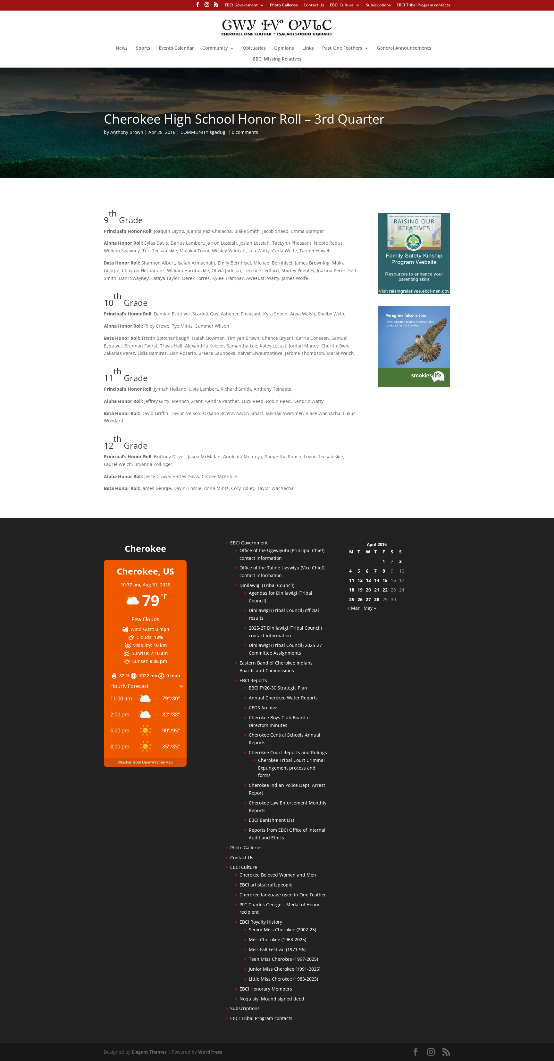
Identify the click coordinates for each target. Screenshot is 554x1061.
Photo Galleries (284, 5)
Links (308, 48)
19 (360, 590)
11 (351, 580)
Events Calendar (176, 48)
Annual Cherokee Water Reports (283, 698)
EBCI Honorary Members (265, 989)
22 (385, 590)
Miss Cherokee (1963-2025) (277, 939)
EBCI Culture (342, 5)
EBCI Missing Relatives (277, 59)
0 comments (245, 132)
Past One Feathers (342, 48)
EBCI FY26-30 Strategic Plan (278, 688)
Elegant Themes (149, 1052)
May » (370, 608)
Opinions (284, 48)
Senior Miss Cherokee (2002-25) (282, 929)
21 (376, 590)
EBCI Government (241, 5)
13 (368, 580)
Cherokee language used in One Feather (282, 895)
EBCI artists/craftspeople (265, 885)
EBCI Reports (253, 680)
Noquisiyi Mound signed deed (271, 999)
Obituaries (254, 48)
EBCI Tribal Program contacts (423, 5)
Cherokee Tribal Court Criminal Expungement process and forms (291, 768)
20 (368, 590)
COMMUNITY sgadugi (203, 132)
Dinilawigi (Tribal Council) (266, 585)
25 (351, 599)
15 (385, 580)
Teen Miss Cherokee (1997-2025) (283, 959)
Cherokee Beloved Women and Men (277, 875)
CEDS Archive (263, 708)
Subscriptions (378, 5)
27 (368, 599)
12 (360, 580)
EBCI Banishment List (271, 820)
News (122, 48)
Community (215, 48)
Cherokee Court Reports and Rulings (288, 752)
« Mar (354, 608)
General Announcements (404, 48)
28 (376, 599)
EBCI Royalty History (260, 922)
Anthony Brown (126, 132)
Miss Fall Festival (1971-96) (277, 949)
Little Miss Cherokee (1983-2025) (283, 979)
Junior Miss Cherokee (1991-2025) (284, 969)
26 (360, 599)
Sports (143, 48)
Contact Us (314, 5)
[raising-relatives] (414, 293)
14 (376, 580)
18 (351, 590)
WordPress (210, 1052)
